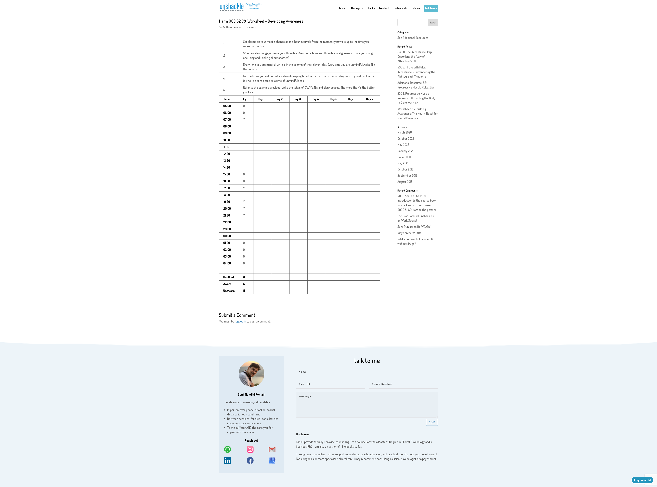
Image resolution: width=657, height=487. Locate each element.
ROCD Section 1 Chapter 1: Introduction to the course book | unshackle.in (417, 200)
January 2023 (405, 151)
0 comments (249, 27)
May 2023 (403, 145)
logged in (240, 321)
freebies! (384, 8)
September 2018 (407, 175)
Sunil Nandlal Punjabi (251, 394)
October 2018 (405, 169)
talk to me (431, 8)
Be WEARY (423, 227)
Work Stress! (409, 220)
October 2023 (405, 138)
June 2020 (404, 157)
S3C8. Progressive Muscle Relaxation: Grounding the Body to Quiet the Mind (416, 98)
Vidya (400, 233)
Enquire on (641, 480)
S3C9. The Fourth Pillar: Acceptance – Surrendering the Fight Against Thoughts (416, 71)
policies (416, 8)
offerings (355, 8)
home (342, 8)
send (432, 422)
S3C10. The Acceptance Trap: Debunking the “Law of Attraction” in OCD (414, 56)
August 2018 (405, 182)
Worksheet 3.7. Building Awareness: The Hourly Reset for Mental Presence (417, 113)
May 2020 (403, 163)
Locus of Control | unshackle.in (416, 216)
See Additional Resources (230, 27)
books (371, 8)
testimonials (400, 8)
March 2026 (404, 132)
